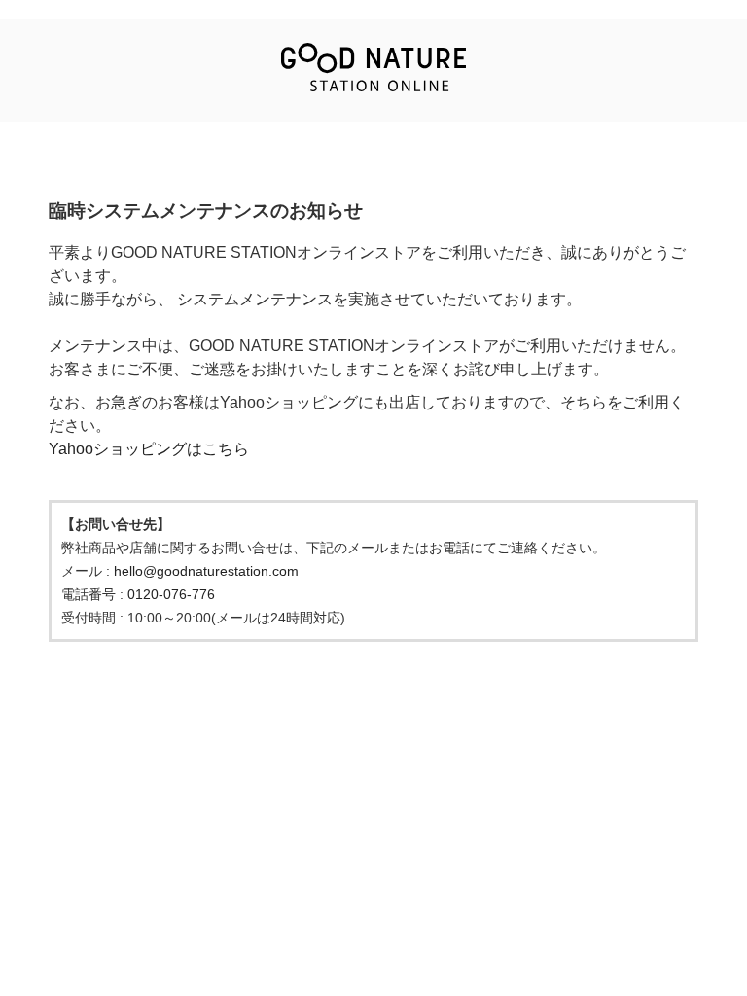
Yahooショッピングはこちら (149, 449)
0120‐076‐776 (171, 594)
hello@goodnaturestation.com (206, 571)
